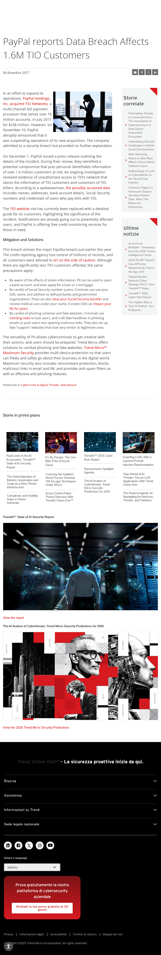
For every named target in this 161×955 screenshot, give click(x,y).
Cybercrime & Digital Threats (40, 385)
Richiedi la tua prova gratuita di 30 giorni (40, 907)
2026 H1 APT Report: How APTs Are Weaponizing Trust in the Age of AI (140, 265)
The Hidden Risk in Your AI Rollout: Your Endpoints (139, 306)
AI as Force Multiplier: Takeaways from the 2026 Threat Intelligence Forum (140, 249)
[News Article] (80, 565)
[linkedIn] (155, 72)
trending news (20, 318)
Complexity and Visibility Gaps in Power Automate (22, 499)
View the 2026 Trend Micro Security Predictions (36, 726)
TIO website (19, 208)
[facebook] (142, 72)
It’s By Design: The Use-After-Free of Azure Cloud (61, 461)
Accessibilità (58, 934)
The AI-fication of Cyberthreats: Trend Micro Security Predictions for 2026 (97, 486)
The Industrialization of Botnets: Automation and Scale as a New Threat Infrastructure (22, 482)
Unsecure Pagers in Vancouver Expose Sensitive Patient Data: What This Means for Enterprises (139, 197)
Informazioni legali (31, 934)
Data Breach (68, 385)
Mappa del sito (113, 934)
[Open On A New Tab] (29, 845)
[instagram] (40, 845)
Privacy (8, 934)
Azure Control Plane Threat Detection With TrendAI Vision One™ (59, 497)
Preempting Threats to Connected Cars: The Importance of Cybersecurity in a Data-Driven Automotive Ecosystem (139, 125)
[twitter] (148, 72)
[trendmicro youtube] (50, 845)
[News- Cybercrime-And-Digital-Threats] (135, 72)
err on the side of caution (74, 260)
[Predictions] (80, 674)
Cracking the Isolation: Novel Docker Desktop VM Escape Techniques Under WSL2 (61, 479)
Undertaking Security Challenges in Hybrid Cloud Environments (139, 145)
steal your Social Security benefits (76, 299)
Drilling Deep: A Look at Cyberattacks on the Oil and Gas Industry (139, 176)
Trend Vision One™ (38, 761)
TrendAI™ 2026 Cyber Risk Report (139, 295)
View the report (13, 616)
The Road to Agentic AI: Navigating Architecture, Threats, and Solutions (138, 496)
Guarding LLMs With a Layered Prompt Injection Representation (138, 460)
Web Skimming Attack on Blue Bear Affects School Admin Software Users (140, 160)
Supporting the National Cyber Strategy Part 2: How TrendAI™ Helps (139, 282)
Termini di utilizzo (85, 934)
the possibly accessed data (88, 187)
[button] (32, 867)
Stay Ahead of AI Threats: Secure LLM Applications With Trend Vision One (138, 479)
